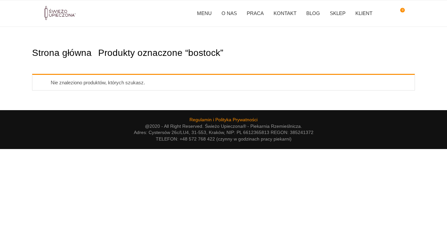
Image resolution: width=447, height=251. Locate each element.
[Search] (411, 13)
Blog (313, 13)
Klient (363, 13)
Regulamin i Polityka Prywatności (223, 119)
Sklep (338, 13)
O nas (229, 13)
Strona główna (62, 53)
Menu (204, 13)
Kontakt (285, 13)
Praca (255, 13)
